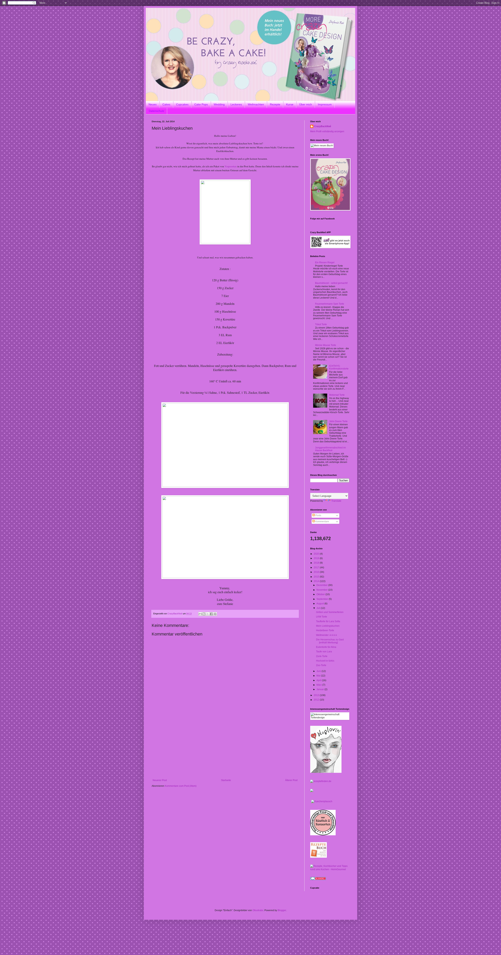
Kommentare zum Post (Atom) (180, 786)
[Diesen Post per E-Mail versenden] (200, 614)
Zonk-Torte (321, 656)
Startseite (226, 780)
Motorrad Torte (337, 395)
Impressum (325, 104)
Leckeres (236, 104)
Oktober (320, 594)
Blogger (282, 910)
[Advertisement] (225, 749)
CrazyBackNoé (322, 126)
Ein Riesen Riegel (324, 262)
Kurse (289, 104)
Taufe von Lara (324, 651)
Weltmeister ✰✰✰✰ (326, 635)
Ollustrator (257, 910)
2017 (317, 567)
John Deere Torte (338, 421)
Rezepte (275, 104)
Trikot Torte (321, 324)
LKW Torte (321, 616)
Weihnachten (256, 104)
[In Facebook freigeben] (211, 614)
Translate (336, 501)
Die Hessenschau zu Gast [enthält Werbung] (330, 641)
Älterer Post (291, 780)
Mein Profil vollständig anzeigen (327, 131)
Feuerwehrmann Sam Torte (329, 303)
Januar (320, 689)
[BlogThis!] (204, 614)
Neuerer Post (160, 780)
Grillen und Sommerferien (329, 612)
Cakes (166, 104)
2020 (317, 553)
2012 (317, 699)
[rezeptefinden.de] (320, 781)
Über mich (305, 104)
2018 (317, 562)
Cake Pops (201, 104)
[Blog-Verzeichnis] (318, 879)
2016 (317, 572)
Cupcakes (182, 104)
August (320, 603)
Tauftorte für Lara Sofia (328, 621)
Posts (318, 515)
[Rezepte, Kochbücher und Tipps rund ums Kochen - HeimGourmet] (329, 869)
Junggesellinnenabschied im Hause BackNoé (330, 449)
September (322, 599)
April (319, 680)
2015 (317, 576)
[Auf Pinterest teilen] (215, 614)
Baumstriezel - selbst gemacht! (331, 283)
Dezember (322, 585)
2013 (317, 695)
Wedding (219, 104)
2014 (317, 581)
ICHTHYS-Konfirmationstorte (339, 367)
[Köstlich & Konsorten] (323, 834)
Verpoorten (231, 166)
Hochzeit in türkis (325, 660)
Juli (318, 608)
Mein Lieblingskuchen (328, 626)
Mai (318, 675)
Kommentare (322, 521)
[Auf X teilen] (208, 614)
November (322, 589)
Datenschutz (156, 110)
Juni (319, 671)
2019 (317, 558)
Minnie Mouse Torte (325, 345)
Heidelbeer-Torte (325, 630)
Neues (153, 104)
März (319, 684)
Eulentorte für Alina (326, 647)
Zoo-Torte (321, 665)
